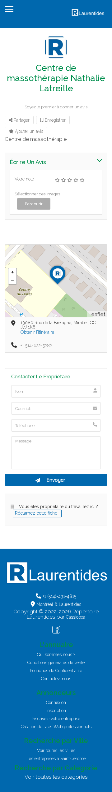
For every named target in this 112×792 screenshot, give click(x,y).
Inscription (56, 710)
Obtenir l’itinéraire (37, 332)
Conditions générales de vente (56, 662)
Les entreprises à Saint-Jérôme (56, 758)
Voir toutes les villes (56, 750)
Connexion (56, 702)
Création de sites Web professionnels (56, 726)
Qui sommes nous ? (56, 654)
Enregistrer (55, 120)
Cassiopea (75, 617)
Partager (21, 120)
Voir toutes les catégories (56, 777)
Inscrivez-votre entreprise (56, 718)
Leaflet (96, 314)
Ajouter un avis (28, 131)
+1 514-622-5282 (36, 345)
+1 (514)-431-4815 (59, 596)
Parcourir (34, 204)
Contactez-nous (56, 678)
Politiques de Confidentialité (56, 670)
